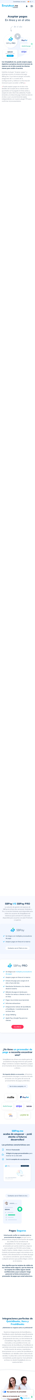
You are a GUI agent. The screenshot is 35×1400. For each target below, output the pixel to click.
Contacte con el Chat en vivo (17, 948)
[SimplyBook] (10, 6)
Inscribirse (17, 1027)
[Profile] (26, 6)
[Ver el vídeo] (17, 36)
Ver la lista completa (17, 1086)
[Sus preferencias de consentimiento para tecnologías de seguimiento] (32, 1397)
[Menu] (32, 6)
